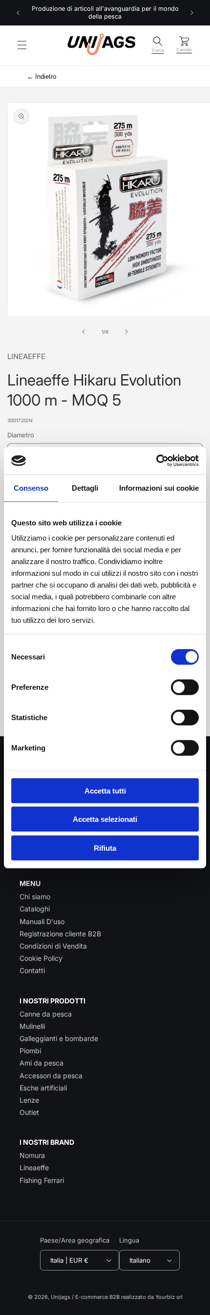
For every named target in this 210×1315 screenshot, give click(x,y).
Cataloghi (35, 909)
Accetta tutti (105, 790)
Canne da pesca (46, 1014)
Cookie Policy (41, 958)
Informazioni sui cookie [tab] (159, 487)
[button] (22, 45)
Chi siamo (35, 896)
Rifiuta (105, 847)
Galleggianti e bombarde (59, 1038)
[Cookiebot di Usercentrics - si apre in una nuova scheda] (156, 460)
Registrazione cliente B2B (60, 934)
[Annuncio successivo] (192, 12)
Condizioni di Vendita (53, 946)
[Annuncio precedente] (18, 12)
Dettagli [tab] (85, 487)
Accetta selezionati (105, 819)
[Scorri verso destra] (126, 331)
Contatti (32, 970)
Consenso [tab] (31, 487)
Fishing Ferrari (42, 1180)
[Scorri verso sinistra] (83, 331)
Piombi (30, 1050)
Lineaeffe (34, 1167)
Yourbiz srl (169, 1296)
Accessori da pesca (51, 1075)
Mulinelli (32, 1026)
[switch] (185, 687)
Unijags (60, 1296)
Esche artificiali (43, 1088)
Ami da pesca (41, 1063)
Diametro (20, 435)
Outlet (29, 1112)
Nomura (32, 1155)
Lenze (29, 1100)
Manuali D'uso (42, 921)
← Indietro (41, 76)
